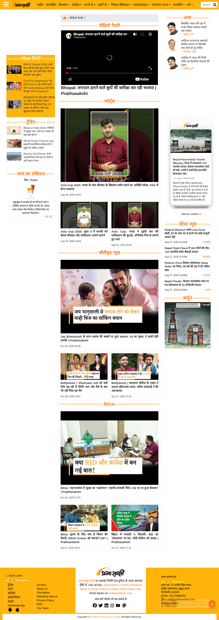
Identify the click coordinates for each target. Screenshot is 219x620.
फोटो (10, 589)
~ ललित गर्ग (187, 34)
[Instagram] (113, 605)
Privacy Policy (45, 600)
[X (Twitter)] (101, 605)
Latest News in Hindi (115, 585)
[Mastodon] (125, 605)
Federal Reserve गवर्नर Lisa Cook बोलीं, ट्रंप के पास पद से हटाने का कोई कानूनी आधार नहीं (187, 233)
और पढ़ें (48, 216)
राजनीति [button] (177, 4)
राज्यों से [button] (88, 4)
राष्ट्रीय (40, 4)
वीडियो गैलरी (76, 18)
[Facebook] (95, 605)
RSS (39, 604)
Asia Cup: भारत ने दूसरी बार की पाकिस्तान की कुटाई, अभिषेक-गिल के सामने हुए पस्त (134, 235)
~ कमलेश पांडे (188, 51)
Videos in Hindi (108, 589)
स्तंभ (187, 17)
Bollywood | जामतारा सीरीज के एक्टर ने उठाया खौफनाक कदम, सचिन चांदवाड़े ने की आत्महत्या (134, 386)
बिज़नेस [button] (63, 4)
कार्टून (11, 601)
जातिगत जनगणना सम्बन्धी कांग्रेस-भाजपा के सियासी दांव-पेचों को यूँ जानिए (194, 44)
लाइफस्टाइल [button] (140, 4)
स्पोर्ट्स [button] (75, 4)
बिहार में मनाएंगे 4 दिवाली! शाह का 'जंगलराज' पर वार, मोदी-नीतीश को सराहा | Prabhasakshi (134, 538)
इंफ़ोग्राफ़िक (14, 597)
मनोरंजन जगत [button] (160, 4)
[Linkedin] (107, 605)
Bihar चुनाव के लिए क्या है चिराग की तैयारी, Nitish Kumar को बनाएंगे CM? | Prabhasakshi (84, 538)
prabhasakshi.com (120, 593)
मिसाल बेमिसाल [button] (120, 4)
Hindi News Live (130, 589)
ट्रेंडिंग (30, 122)
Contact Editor (169, 603)
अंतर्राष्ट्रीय (51, 4)
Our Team (43, 608)
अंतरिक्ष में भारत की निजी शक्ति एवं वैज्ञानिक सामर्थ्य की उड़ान (195, 61)
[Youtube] (119, 605)
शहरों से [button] (102, 4)
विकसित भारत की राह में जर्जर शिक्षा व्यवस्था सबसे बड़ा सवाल (193, 27)
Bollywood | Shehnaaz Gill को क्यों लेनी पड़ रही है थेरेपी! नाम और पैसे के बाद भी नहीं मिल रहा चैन (84, 386)
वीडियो (11, 593)
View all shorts (190, 214)
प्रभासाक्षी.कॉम (86, 580)
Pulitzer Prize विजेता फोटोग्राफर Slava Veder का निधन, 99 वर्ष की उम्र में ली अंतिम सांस (187, 266)
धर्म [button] (189, 4)
